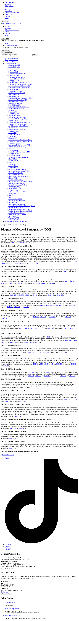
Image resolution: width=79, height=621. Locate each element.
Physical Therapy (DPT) (15, 174)
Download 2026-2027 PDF (13, 615)
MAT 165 (25, 243)
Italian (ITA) (12, 148)
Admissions (8, 11)
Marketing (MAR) (14, 155)
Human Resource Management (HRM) (20, 141)
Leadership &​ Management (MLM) (19, 152)
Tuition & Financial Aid (12, 12)
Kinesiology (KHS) (14, 150)
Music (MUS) (12, 162)
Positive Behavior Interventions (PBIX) (20, 181)
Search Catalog (5, 54)
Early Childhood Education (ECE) (18, 107)
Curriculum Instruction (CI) (16, 93)
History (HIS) (12, 138)
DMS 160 (68, 317)
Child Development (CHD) (16, 77)
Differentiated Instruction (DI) (17, 100)
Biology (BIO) (12, 70)
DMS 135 (42, 283)
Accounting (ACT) (14, 67)
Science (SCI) (12, 195)
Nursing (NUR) (13, 166)
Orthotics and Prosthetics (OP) (17, 169)
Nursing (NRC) (13, 164)
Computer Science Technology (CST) (20, 84)
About (6, 18)
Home (6, 44)
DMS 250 (12, 438)
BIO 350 (51, 283)
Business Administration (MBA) (18, 74)
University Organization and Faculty (16, 221)
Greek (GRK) (12, 133)
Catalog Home (9, 6)
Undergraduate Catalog (12, 60)
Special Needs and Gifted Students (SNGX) (21, 206)
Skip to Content (9, 2)
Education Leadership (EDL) (17, 117)
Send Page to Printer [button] (11, 602)
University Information (11, 58)
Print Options (5, 50)
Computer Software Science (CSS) (19, 86)
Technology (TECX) (14, 216)
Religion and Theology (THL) (17, 192)
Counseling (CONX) (14, 89)
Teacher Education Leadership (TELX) (20, 211)
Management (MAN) (14, 154)
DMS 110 (36, 317)
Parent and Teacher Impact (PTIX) (18, 171)
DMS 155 (60, 295)
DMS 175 (4, 318)
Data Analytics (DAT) (15, 94)
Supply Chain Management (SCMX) (19, 209)
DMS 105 (20, 295)
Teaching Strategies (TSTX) (17, 214)
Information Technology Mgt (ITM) (19, 145)
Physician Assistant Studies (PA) (18, 176)
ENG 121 (35, 243)
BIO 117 (12, 243)
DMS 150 (22, 401)
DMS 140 (51, 295)
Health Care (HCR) (14, 134)
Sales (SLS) (12, 193)
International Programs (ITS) (17, 147)
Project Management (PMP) (16, 183)
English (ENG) (13, 120)
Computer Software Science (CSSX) (19, 87)
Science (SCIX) (13, 197)
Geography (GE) (13, 131)
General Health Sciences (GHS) (18, 129)
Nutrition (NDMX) (14, 167)
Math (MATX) (12, 159)
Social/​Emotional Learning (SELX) (19, 200)
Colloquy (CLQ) (13, 80)
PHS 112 (19, 243)
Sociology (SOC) (13, 202)
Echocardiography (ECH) (16, 108)
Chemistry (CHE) (13, 75)
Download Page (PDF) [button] (12, 609)
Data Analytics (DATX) (15, 96)
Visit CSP (8, 16)
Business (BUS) (13, 72)
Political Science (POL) (15, 180)
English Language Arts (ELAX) (18, 126)
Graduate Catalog (10, 61)
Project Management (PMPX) (17, 185)
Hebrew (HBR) (13, 136)
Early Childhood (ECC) (15, 105)
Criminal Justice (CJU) (15, 91)
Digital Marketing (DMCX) (16, 101)
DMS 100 (20, 283)
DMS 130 (31, 352)
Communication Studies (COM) (18, 82)
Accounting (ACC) (14, 65)
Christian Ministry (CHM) (16, 79)
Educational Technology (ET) (17, 119)
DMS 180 (63, 352)
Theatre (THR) (13, 220)
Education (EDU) (13, 114)
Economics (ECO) (14, 110)
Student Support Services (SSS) (18, 207)
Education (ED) (13, 112)
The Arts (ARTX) (13, 218)
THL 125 (35, 263)
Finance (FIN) (12, 127)
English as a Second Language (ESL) (19, 122)
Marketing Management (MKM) (18, 157)
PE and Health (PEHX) (15, 173)
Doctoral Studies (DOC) (15, 103)
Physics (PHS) (12, 178)
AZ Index (8, 4)
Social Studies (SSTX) (15, 199)
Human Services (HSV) (15, 143)
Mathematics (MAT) (14, 160)
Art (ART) (11, 68)
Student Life (8, 14)
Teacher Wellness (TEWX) (16, 213)
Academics (8, 9)
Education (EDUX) (14, 115)
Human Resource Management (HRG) (20, 140)
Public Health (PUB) (14, 188)
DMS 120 (35, 283)
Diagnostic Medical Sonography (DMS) (20, 98)
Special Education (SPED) (16, 204)
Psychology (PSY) (14, 187)
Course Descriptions (11, 45)
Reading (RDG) (13, 190)
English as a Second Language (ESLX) (20, 124)
